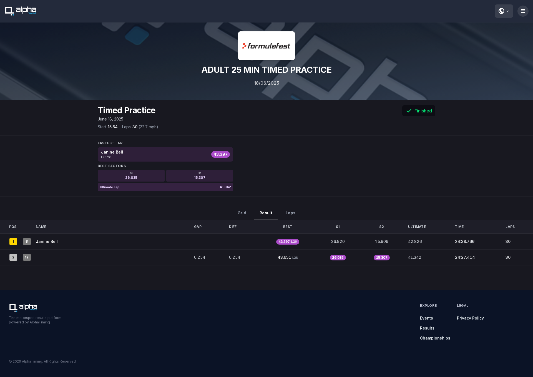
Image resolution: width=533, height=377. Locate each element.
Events (426, 318)
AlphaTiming (32, 361)
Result (266, 212)
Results (427, 328)
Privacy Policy (470, 318)
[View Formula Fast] (266, 45)
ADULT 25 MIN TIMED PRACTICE (267, 70)
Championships (435, 338)
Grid (242, 212)
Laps (290, 212)
